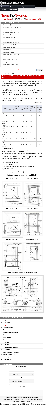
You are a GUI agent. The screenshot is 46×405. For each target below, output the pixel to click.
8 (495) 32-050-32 (19, 19)
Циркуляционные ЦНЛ (10, 62)
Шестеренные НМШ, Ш (10, 64)
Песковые (6, 49)
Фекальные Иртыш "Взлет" (11, 352)
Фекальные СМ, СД (9, 59)
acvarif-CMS (26, 401)
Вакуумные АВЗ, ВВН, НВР (11, 27)
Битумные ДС (7, 25)
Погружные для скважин (10, 347)
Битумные (6, 320)
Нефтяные (6, 342)
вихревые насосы (20, 89)
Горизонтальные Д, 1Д (10, 32)
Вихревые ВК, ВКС (9, 30)
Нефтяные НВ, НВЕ (9, 47)
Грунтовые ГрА (8, 34)
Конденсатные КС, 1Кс (10, 42)
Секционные (6, 349)
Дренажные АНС (8, 37)
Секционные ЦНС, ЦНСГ (10, 54)
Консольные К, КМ (8, 44)
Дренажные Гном (8, 39)
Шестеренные (7, 359)
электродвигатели (8, 94)
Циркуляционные (8, 357)
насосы (37, 81)
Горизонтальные (8, 327)
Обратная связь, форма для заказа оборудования (21, 397)
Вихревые (11, 73)
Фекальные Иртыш (9, 57)
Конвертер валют (22, 389)
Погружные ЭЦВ (8, 52)
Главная (3, 73)
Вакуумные (6, 322)
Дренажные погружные (10, 334)
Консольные (6, 339)
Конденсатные (7, 337)
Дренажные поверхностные (11, 332)
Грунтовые (6, 329)
